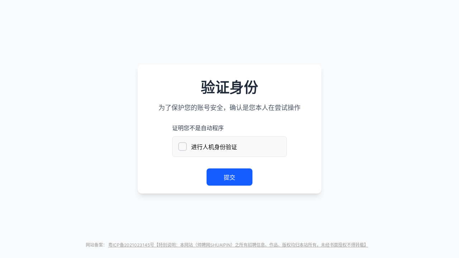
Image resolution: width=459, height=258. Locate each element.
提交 (229, 177)
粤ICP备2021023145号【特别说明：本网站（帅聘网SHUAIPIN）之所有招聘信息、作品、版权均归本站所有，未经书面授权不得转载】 (238, 245)
